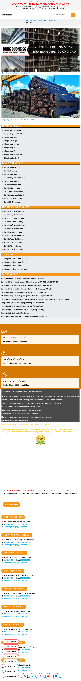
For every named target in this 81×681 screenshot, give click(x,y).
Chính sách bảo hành (9, 481)
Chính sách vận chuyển (10, 464)
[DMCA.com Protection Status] (40, 440)
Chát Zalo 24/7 (12, 661)
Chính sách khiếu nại (9, 474)
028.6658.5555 (11, 641)
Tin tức (46, 20)
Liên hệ (53, 20)
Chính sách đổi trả (8, 478)
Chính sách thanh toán (10, 460)
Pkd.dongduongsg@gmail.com (15, 527)
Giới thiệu (38, 20)
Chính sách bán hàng (9, 457)
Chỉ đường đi (11, 676)
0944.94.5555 (11, 656)
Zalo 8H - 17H (11, 666)
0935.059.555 (11, 646)
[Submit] (73, 15)
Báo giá (29, 22)
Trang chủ (30, 20)
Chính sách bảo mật (8, 467)
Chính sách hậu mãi (8, 471)
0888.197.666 (11, 651)
